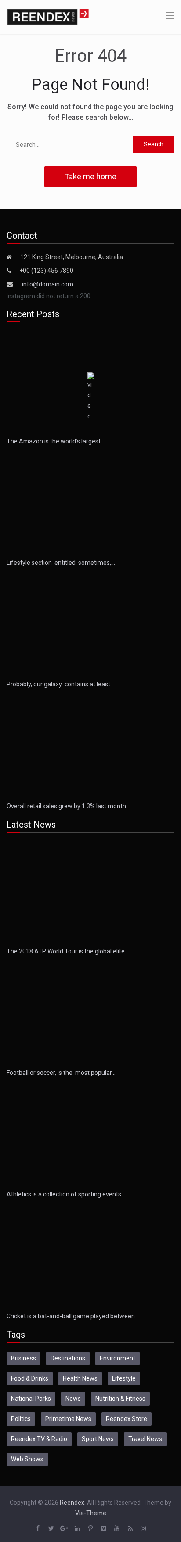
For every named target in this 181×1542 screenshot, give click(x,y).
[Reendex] (48, 16)
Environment (117, 1358)
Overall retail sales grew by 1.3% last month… (68, 806)
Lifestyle (124, 1378)
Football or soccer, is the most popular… (61, 1072)
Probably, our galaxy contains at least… (60, 684)
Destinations (68, 1358)
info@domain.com (47, 284)
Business (23, 1358)
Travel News (145, 1438)
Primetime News (68, 1418)
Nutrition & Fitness (120, 1398)
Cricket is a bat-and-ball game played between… (73, 1316)
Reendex (72, 1502)
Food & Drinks (29, 1378)
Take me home (90, 176)
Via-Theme (90, 1513)
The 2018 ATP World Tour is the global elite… (68, 951)
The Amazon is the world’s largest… (56, 441)
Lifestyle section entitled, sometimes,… (61, 562)
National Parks (31, 1398)
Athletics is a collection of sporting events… (66, 1194)
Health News (80, 1378)
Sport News (98, 1438)
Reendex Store (126, 1418)
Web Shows (27, 1459)
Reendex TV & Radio (39, 1438)
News (73, 1398)
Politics (21, 1418)
